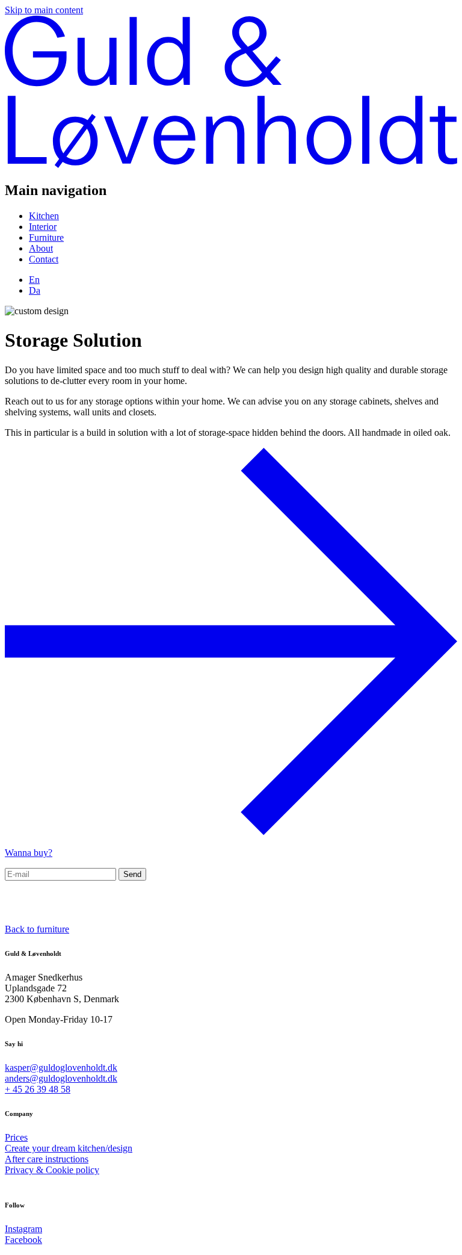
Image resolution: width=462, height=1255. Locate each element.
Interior (43, 227)
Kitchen (44, 216)
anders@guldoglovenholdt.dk (61, 1078)
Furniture (46, 237)
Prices (16, 1137)
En (34, 279)
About (41, 248)
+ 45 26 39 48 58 (37, 1089)
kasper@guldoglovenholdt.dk (61, 1067)
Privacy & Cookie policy (52, 1170)
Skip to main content (44, 10)
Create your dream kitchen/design (68, 1148)
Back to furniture (37, 929)
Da (34, 290)
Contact (43, 259)
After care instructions (46, 1159)
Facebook (23, 1240)
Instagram (23, 1229)
